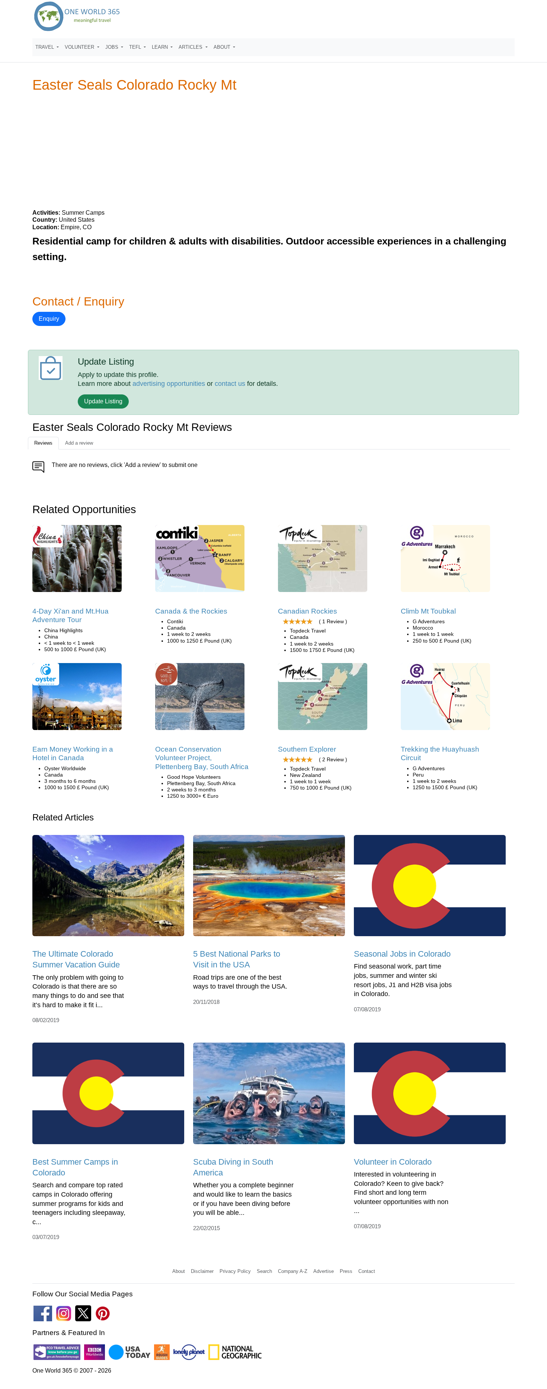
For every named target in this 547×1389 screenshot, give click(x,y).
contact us (230, 383)
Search (264, 1271)
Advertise (323, 1271)
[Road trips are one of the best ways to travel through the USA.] (269, 888)
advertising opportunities (168, 383)
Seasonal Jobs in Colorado (402, 953)
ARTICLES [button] (191, 47)
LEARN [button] (160, 47)
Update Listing (103, 401)
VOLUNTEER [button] (80, 47)
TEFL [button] (136, 47)
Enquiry (49, 319)
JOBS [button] (112, 47)
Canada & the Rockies (191, 611)
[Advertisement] (273, 150)
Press (346, 1271)
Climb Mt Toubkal (428, 611)
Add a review (79, 443)
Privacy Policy (235, 1271)
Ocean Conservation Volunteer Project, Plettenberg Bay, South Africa (202, 758)
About (178, 1271)
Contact (366, 1271)
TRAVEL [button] (45, 47)
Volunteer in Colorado (393, 1161)
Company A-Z (292, 1271)
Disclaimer (202, 1271)
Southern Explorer (307, 749)
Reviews (43, 443)
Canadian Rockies (307, 611)
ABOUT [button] (223, 47)
